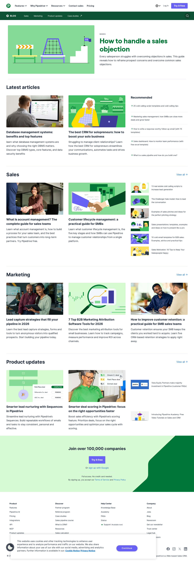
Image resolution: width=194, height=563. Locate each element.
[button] (10, 547)
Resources (57, 5)
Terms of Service (102, 480)
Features (19, 5)
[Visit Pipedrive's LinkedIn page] (185, 549)
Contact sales (76, 5)
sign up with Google (99, 467)
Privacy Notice (88, 550)
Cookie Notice (72, 550)
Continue (127, 548)
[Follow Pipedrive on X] (179, 550)
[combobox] (158, 6)
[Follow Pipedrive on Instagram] (174, 550)
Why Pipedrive (37, 5)
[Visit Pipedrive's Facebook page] (168, 550)
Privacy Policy (120, 480)
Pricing (90, 5)
